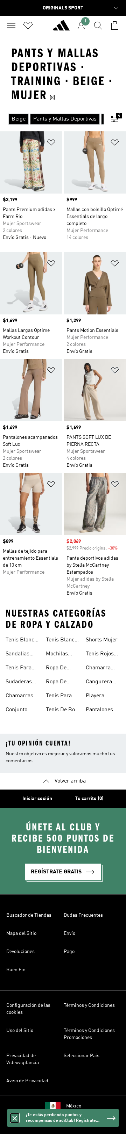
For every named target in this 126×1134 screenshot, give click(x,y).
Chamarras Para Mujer (19, 696)
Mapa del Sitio (21, 933)
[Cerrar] (14, 1117)
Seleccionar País (81, 1055)
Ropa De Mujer (56, 682)
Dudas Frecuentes (83, 915)
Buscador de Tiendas (28, 915)
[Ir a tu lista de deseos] (28, 25)
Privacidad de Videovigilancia (22, 1059)
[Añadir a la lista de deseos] (51, 144)
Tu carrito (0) (89, 798)
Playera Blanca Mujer (102, 696)
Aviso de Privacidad (27, 1080)
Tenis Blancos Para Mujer (63, 640)
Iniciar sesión (37, 798)
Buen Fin (16, 969)
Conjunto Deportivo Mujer (17, 710)
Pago (69, 951)
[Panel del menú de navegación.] (11, 25)
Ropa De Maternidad (60, 668)
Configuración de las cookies (28, 1009)
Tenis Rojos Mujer (100, 654)
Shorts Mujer (102, 640)
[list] (52, 119)
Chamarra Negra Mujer (101, 668)
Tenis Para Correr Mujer (62, 696)
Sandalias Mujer (17, 654)
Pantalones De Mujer (99, 710)
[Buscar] (98, 25)
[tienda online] (61, 28)
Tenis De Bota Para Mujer (62, 710)
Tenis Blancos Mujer (23, 640)
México (73, 1106)
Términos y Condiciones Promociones (89, 1034)
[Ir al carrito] (114, 25)
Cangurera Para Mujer (99, 682)
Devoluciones (20, 951)
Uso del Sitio (19, 1030)
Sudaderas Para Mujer (19, 682)
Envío (69, 933)
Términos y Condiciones (89, 1005)
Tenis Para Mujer (18, 668)
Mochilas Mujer (57, 654)
